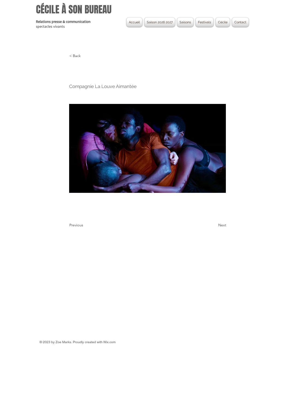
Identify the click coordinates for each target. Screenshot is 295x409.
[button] (185, 22)
